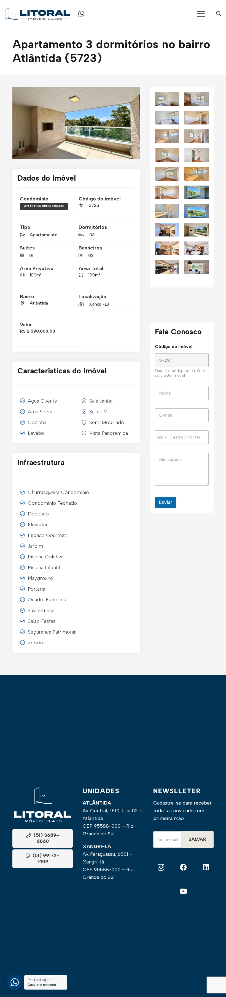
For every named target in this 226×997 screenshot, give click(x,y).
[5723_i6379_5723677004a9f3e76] (167, 267)
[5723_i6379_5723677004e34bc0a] (167, 117)
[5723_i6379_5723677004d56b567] (167, 155)
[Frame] (37, 14)
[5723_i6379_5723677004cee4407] (167, 174)
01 (31, 255)
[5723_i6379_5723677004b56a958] (196, 230)
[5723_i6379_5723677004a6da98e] (196, 267)
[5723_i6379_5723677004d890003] (196, 136)
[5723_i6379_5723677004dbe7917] (167, 136)
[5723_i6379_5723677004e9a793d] (167, 99)
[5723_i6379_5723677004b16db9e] (167, 248)
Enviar (165, 502)
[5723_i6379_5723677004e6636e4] (196, 99)
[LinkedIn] (206, 867)
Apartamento (44, 234)
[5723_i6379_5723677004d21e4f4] (196, 155)
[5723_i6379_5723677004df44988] (196, 117)
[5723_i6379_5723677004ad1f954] (196, 248)
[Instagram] (161, 867)
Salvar (197, 839)
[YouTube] (183, 891)
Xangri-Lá (99, 304)
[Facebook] (183, 867)
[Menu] (201, 14)
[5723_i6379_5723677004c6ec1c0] (167, 192)
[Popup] (218, 14)
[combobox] (161, 437)
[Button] (81, 14)
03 (92, 234)
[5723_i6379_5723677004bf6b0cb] (167, 211)
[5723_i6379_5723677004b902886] (76, 123)
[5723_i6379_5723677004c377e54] (196, 192)
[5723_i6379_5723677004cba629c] (196, 174)
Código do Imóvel (173, 346)
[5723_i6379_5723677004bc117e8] (196, 211)
